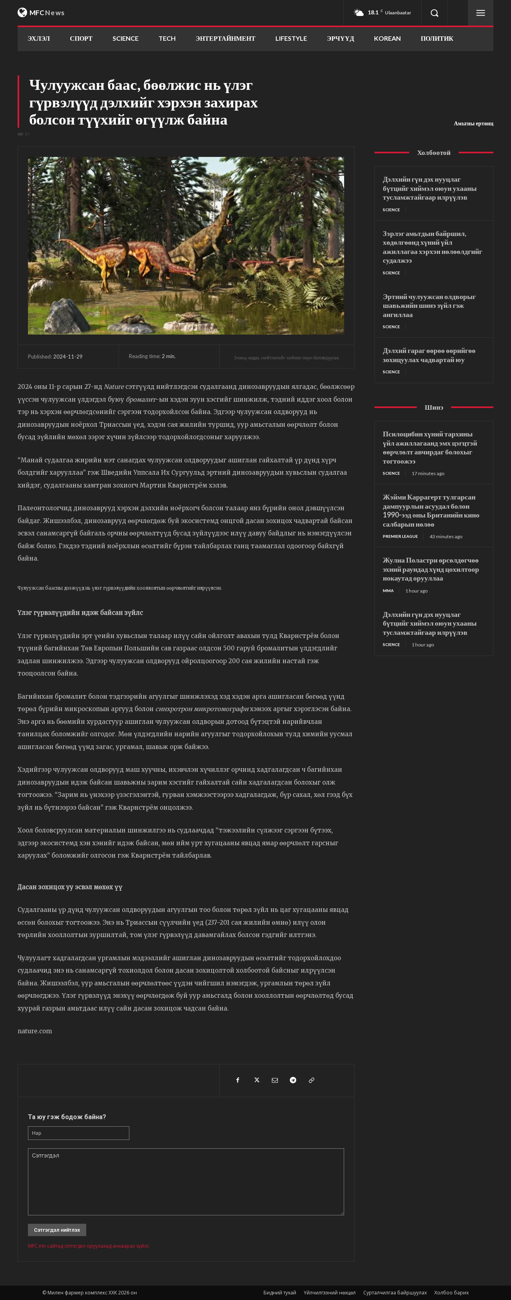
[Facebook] (238, 1080)
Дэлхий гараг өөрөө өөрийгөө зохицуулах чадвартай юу (429, 355)
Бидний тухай (279, 1292)
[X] (256, 1080)
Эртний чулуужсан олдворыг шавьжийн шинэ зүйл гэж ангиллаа (429, 305)
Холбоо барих (451, 1292)
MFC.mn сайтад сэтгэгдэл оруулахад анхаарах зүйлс (88, 1246)
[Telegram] (293, 1080)
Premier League (400, 536)
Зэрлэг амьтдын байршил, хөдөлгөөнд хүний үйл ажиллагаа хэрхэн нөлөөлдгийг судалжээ (432, 247)
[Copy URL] (311, 1080)
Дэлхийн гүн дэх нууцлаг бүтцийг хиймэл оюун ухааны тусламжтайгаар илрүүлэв (430, 187)
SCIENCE (391, 209)
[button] (434, 13)
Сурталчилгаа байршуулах (395, 1292)
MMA (388, 590)
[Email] (274, 1080)
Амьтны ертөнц (473, 123)
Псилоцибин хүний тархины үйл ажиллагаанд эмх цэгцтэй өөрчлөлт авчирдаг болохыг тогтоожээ (430, 447)
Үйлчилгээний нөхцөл (330, 1292)
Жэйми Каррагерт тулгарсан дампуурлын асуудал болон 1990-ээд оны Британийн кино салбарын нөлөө (431, 510)
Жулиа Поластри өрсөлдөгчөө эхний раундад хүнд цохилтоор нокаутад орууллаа (431, 568)
